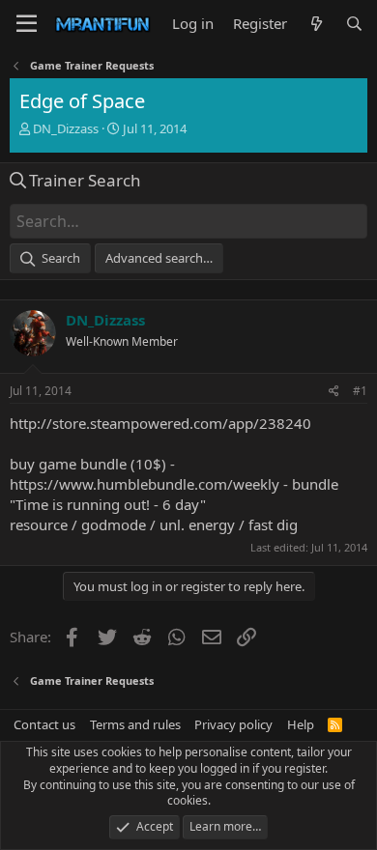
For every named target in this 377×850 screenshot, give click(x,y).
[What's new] (315, 24)
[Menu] (26, 24)
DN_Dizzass (66, 128)
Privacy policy (233, 724)
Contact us (44, 724)
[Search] (354, 24)
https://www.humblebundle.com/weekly (144, 484)
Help (300, 724)
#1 (360, 390)
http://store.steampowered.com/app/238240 (160, 423)
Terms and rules (135, 724)
